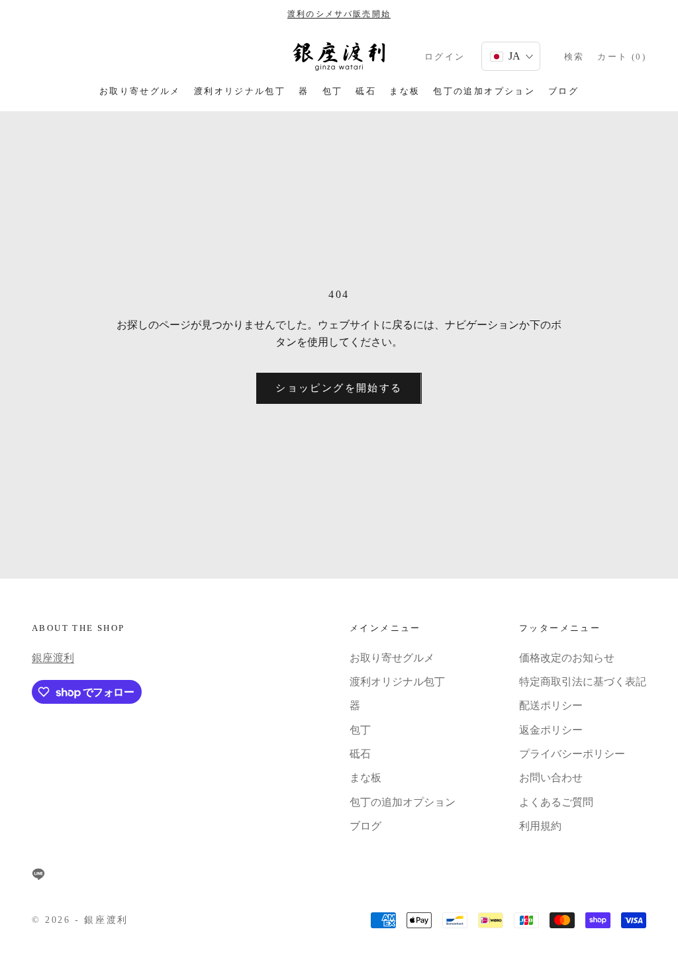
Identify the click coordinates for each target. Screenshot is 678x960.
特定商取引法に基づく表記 (582, 681)
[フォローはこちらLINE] (38, 874)
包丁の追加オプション (484, 91)
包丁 (332, 91)
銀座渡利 (53, 657)
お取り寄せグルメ (140, 91)
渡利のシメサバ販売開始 (339, 14)
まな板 (404, 91)
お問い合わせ (551, 777)
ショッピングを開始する (338, 388)
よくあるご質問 (556, 802)
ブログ (563, 91)
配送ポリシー (551, 705)
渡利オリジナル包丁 (239, 91)
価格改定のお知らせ (566, 657)
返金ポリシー (551, 730)
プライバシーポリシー (572, 753)
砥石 (366, 91)
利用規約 (540, 826)
